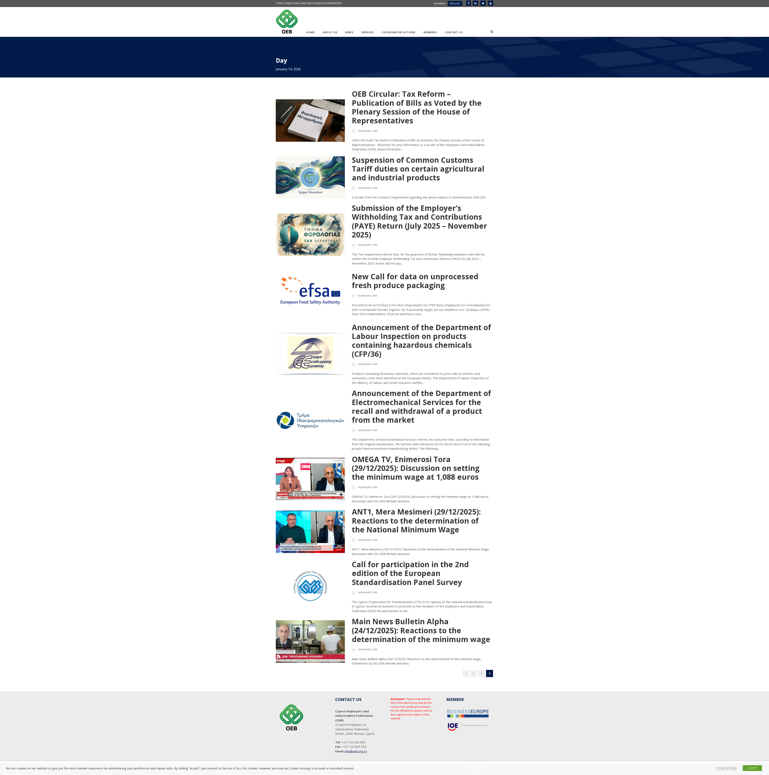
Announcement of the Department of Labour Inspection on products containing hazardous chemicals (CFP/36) (421, 340)
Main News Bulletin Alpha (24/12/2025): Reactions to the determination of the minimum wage (421, 630)
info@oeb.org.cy (356, 751)
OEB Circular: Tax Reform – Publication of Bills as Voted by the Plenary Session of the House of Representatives (417, 107)
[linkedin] (475, 3)
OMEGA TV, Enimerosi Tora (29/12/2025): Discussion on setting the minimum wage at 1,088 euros (415, 468)
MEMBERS (430, 32)
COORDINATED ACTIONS (399, 32)
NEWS (349, 32)
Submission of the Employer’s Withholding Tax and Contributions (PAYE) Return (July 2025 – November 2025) (419, 221)
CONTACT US (454, 32)
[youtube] (490, 3)
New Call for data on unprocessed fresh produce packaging (415, 280)
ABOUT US (330, 32)
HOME (310, 32)
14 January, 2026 (367, 130)
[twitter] (483, 3)
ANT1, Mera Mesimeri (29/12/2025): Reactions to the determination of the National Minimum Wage (416, 521)
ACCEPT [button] (752, 768)
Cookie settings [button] (726, 768)
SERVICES (367, 32)
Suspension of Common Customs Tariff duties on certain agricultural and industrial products (418, 169)
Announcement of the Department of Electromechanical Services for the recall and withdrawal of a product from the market (421, 406)
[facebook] (468, 3)
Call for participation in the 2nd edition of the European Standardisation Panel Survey (410, 573)
